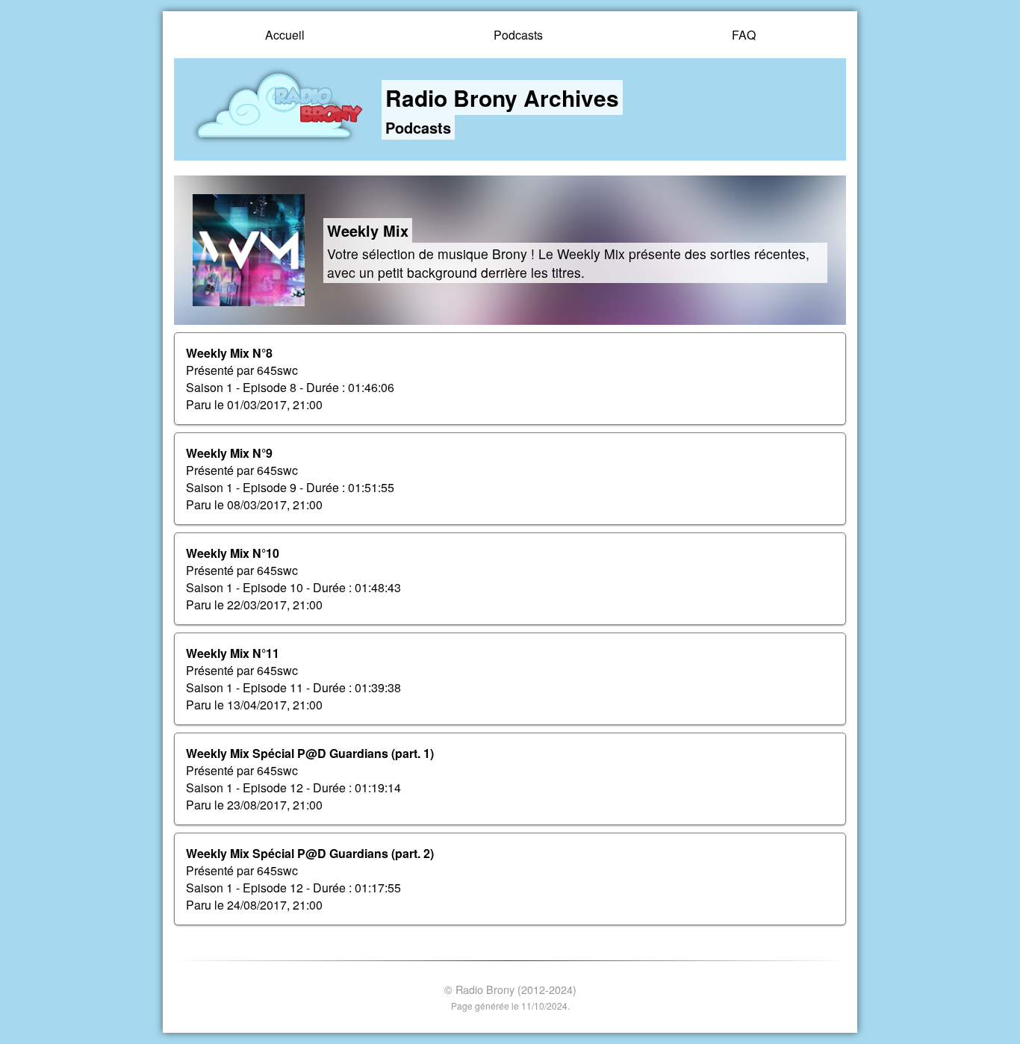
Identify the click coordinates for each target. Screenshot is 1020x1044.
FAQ (744, 34)
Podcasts (518, 34)
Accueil (285, 34)
